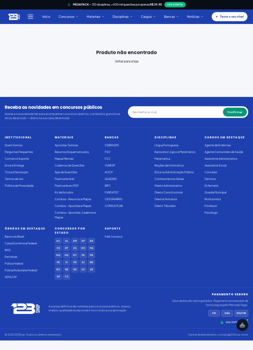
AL (66, 240)
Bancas (169, 16)
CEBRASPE (112, 145)
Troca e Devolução (16, 172)
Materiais (93, 16)
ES (74, 248)
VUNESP (110, 165)
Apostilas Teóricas (66, 145)
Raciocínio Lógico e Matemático (175, 152)
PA (83, 255)
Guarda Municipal (216, 192)
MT (75, 255)
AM (75, 240)
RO (58, 269)
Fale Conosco (114, 236)
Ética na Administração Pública (174, 172)
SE (91, 269)
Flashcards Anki (64, 179)
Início (46, 16)
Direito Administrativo (168, 185)
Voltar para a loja (126, 61)
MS (66, 255)
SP (58, 276)
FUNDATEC (112, 192)
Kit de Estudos (64, 192)
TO (66, 276)
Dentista (210, 179)
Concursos (67, 16)
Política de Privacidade (19, 185)
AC (58, 240)
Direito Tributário (165, 206)
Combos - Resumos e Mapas (73, 199)
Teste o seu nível (232, 16)
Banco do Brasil (14, 236)
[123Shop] (14, 16)
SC (83, 269)
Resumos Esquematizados (72, 152)
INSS (8, 250)
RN (91, 262)
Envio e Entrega (14, 165)
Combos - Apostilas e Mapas (73, 206)
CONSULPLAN (114, 206)
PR (74, 262)
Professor (211, 206)
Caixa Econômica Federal (21, 243)
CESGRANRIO (114, 199)
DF (66, 248)
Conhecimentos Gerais (169, 179)
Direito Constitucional (169, 192)
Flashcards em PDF (67, 185)
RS (74, 269)
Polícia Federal (14, 263)
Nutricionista (213, 199)
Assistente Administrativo (221, 158)
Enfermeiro (212, 185)
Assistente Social (216, 165)
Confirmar (235, 112)
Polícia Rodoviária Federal (21, 270)
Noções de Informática (169, 165)
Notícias (193, 16)
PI (66, 262)
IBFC (108, 185)
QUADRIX (111, 179)
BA (91, 240)
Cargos (146, 16)
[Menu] (30, 16)
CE (58, 248)
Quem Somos (14, 145)
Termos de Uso (14, 179)
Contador (211, 172)
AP (83, 240)
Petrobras (11, 256)
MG (58, 255)
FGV (107, 152)
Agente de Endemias (218, 145)
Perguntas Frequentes (19, 152)
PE (58, 262)
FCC (108, 158)
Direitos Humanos (166, 199)
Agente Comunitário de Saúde (224, 152)
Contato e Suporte (17, 158)
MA (91, 248)
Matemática (162, 158)
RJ (83, 262)
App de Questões (66, 172)
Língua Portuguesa (166, 145)
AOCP (109, 172)
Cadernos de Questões (69, 165)
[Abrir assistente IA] (242, 325)
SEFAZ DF (11, 277)
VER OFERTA (175, 4)
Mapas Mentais (64, 158)
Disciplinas (121, 16)
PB (91, 255)
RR (66, 269)
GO (83, 248)
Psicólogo (211, 212)
